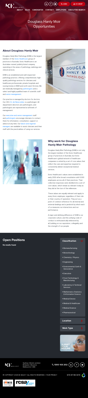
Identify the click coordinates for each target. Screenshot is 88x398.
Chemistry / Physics (71, 257)
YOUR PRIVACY (51, 375)
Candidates (37, 10)
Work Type (67, 328)
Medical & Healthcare (71, 303)
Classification (69, 241)
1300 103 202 (60, 364)
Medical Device (69, 299)
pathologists (28, 89)
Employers (61, 10)
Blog (27, 10)
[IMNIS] (8, 383)
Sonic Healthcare (21, 59)
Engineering (68, 262)
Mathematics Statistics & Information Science (72, 293)
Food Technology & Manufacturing (71, 279)
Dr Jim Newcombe (17, 102)
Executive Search (76, 10)
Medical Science (69, 308)
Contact (49, 10)
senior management (13, 94)
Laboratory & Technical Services (72, 286)
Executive (67, 273)
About (20, 10)
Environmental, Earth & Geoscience (72, 268)
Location (66, 320)
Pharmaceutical (69, 313)
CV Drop (78, 4)
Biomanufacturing (70, 248)
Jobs (64, 4)
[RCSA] (25, 383)
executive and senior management (19, 115)
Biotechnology (69, 253)
